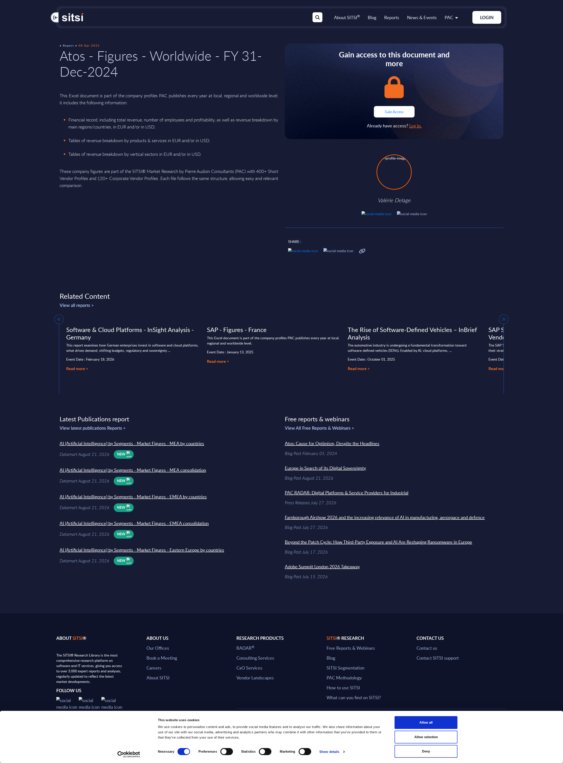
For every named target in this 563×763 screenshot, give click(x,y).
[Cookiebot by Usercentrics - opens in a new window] (129, 754)
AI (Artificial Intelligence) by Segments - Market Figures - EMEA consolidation (134, 523)
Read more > (77, 368)
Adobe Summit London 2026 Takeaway (322, 566)
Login (487, 17)
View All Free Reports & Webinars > (319, 428)
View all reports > (77, 305)
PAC (449, 17)
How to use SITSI (343, 687)
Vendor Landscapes (255, 678)
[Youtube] (112, 703)
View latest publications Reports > (93, 428)
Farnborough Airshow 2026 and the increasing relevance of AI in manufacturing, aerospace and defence (385, 517)
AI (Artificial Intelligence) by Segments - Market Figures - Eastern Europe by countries (142, 550)
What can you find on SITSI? (354, 697)
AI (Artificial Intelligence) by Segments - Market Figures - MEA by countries (132, 443)
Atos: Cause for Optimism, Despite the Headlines (332, 443)
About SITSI (347, 17)
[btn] (59, 319)
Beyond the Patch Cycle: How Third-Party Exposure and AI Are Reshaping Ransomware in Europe (378, 542)
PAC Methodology (344, 678)
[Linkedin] (90, 703)
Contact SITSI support (438, 658)
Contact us (427, 648)
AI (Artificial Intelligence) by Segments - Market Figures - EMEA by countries (133, 496)
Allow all (426, 722)
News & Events (422, 17)
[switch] (226, 751)
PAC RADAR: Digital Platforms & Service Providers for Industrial (346, 493)
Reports (391, 17)
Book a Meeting (161, 658)
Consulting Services (255, 658)
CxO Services (249, 668)
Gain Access (394, 111)
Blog (372, 17)
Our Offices (157, 648)
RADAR (245, 648)
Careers (153, 668)
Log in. (415, 126)
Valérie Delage (394, 200)
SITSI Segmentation (345, 668)
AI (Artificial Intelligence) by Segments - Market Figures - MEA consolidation (133, 470)
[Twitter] (67, 703)
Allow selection (426, 737)
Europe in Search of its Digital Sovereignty (325, 468)
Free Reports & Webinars (351, 648)
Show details (329, 752)
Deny (426, 751)
